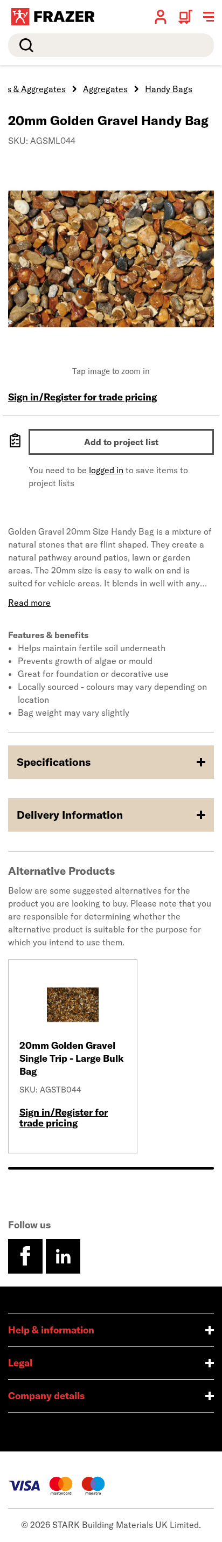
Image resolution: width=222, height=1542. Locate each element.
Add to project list (121, 442)
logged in (106, 470)
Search (24, 45)
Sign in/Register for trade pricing (82, 397)
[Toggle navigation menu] (208, 17)
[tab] (111, 1168)
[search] (111, 45)
